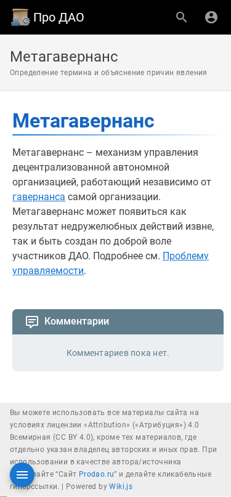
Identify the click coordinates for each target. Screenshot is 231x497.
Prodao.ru (97, 474)
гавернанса (38, 197)
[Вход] (211, 17)
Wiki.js (120, 486)
